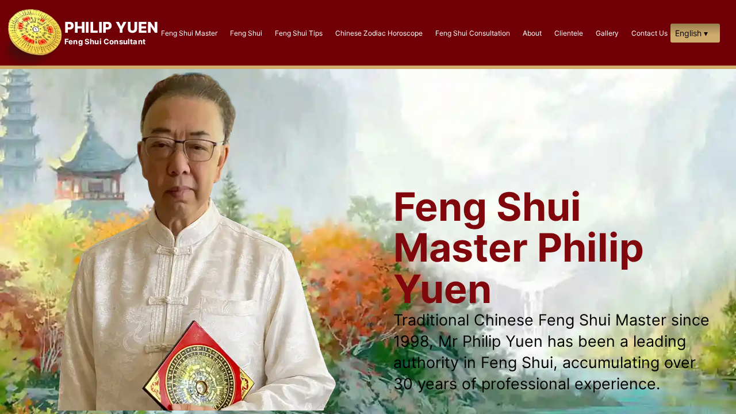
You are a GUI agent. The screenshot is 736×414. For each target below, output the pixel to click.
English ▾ (691, 33)
